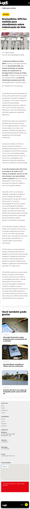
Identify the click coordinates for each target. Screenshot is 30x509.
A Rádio (3, 408)
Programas (3, 423)
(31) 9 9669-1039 (5, 448)
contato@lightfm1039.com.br (8, 455)
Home (2, 405)
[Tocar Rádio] (26, 504)
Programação (4, 410)
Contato (3, 412)
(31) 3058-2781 (4, 442)
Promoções (4, 426)
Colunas (3, 421)
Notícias (6, 14)
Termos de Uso (5, 490)
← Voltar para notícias (8, 8)
